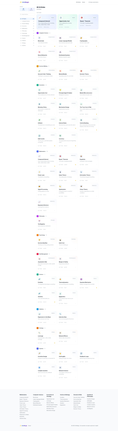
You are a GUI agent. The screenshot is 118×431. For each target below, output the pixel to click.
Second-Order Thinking (79, 397)
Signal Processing (24, 410)
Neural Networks (37, 403)
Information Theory (24, 408)
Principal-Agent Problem (52, 404)
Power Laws (22, 403)
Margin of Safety (77, 406)
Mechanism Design (51, 410)
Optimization (22, 412)
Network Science (91, 406)
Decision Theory (77, 408)
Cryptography (36, 401)
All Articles (78, 2)
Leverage (49, 400)
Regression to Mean (24, 414)
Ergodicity (22, 416)
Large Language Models (38, 399)
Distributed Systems (37, 405)
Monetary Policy (50, 408)
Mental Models (77, 403)
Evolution (62, 397)
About (83, 2)
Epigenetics (62, 405)
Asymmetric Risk (77, 401)
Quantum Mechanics (64, 401)
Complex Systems (91, 404)
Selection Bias (23, 418)
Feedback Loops (91, 402)
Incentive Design (91, 399)
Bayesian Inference (24, 401)
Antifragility (89, 400)
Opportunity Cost (50, 399)
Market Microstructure (52, 406)
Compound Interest (24, 397)
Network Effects (50, 402)
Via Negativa (90, 408)
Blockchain (35, 397)
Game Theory (23, 405)
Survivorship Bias (77, 399)
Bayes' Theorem (23, 399)
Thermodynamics (64, 399)
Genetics (62, 403)
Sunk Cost (76, 405)
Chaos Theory (23, 406)
